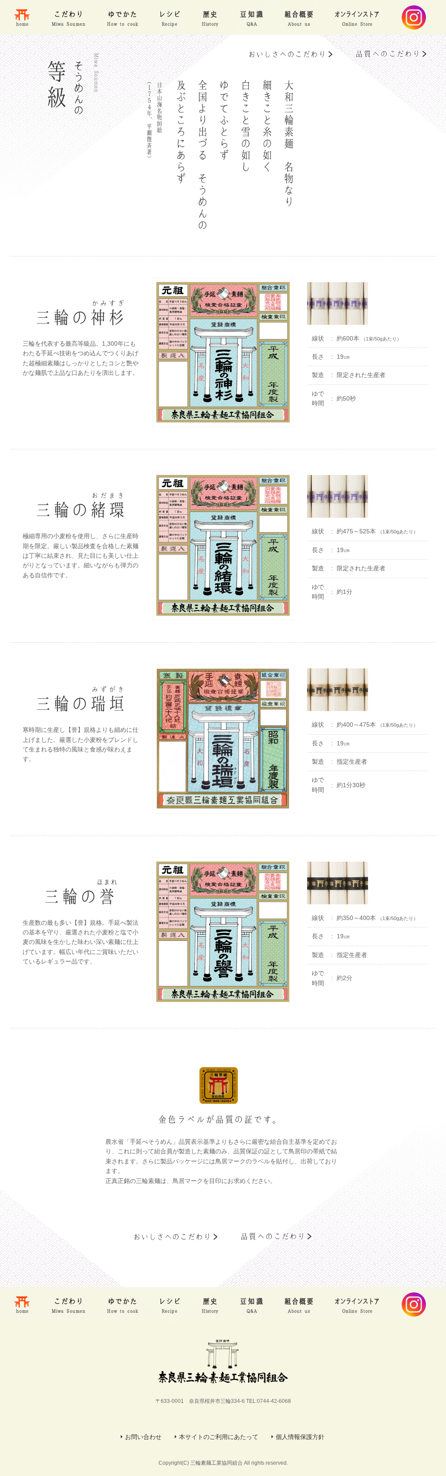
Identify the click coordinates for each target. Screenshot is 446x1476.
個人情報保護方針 (300, 1436)
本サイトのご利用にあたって (218, 1436)
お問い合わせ (143, 1436)
